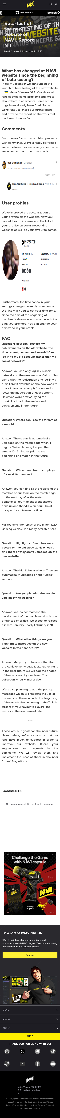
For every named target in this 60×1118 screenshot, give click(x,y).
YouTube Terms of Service (41, 1105)
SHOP (30, 1036)
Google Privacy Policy (30, 1108)
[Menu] (4, 5)
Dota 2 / (8, 51)
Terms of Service (20, 1105)
